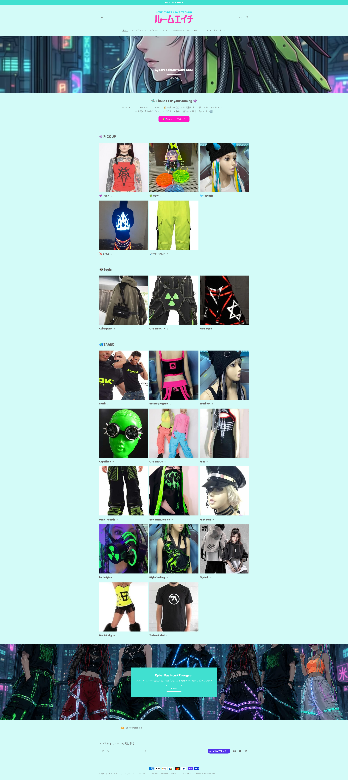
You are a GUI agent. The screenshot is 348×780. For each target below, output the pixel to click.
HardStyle (206, 328)
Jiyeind (204, 577)
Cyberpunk (105, 328)
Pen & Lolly (105, 635)
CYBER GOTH (157, 328)
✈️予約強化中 (157, 253)
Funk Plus (205, 519)
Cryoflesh (105, 461)
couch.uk (205, 403)
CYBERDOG (156, 461)
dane (202, 461)
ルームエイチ (110, 774)
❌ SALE (104, 253)
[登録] (145, 751)
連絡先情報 (165, 774)
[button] (102, 17)
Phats (174, 688)
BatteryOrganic (158, 403)
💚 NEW (154, 195)
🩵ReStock (206, 195)
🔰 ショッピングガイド (174, 119)
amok (102, 403)
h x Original (105, 577)
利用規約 (155, 774)
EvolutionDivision (159, 519)
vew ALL (174, 77)
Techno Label (156, 635)
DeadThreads (107, 519)
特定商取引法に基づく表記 (205, 774)
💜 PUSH (104, 195)
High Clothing (157, 577)
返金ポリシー (176, 774)
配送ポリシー (188, 774)
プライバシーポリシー (141, 774)
